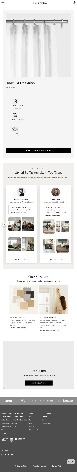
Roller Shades (6, 420)
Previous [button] (5, 308)
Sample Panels (18, 416)
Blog (29, 416)
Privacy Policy (57, 466)
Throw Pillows (6, 426)
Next (4, 224)
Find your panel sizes (21, 420)
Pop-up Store (46, 423)
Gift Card (5, 433)
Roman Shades (6, 416)
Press (15, 426)
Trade (15, 423)
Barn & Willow (22, 466)
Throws (4, 430)
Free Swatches (18, 413)
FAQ (43, 420)
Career (30, 423)
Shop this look (21, 259)
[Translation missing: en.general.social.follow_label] (2, 455)
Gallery (30, 420)
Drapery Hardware (8, 423)
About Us (31, 426)
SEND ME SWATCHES (39, 383)
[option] (21, 224)
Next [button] (71, 308)
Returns (44, 416)
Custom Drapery (7, 413)
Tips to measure (47, 413)
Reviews (30, 413)
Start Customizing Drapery (38, 150)
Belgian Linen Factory (35, 430)
